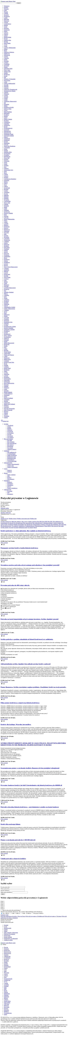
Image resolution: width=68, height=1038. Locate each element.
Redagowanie (7, 928)
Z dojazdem (10, 433)
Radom (6, 25)
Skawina (6, 384)
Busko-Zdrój (7, 368)
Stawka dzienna (5, 890)
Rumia (5, 126)
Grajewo (6, 279)
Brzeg (5, 258)
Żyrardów (6, 155)
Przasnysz (6, 289)
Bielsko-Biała (7, 37)
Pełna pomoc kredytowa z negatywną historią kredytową (20, 703)
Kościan (6, 216)
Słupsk (6, 67)
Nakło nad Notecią (9, 355)
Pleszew (6, 411)
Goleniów (6, 299)
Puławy (6, 137)
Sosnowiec (7, 29)
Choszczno (7, 402)
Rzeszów (6, 28)
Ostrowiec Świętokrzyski (10, 89)
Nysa (5, 185)
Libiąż (5, 349)
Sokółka (6, 386)
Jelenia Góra (7, 71)
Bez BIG (50, 521)
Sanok (5, 164)
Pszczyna (6, 253)
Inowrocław (7, 80)
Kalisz (5, 59)
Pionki (5, 341)
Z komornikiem (11, 454)
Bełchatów (7, 113)
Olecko (6, 261)
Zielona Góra (7, 40)
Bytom (6, 38)
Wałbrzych (7, 53)
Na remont (10, 436)
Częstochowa (7, 24)
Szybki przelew (5, 527)
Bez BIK (9, 440)
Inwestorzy (10, 494)
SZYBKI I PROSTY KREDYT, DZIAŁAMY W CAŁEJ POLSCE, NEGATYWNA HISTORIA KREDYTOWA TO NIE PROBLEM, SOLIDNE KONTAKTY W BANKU (33, 744)
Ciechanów (7, 147)
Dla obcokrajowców (6, 526)
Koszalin (6, 61)
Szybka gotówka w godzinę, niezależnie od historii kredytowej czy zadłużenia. (27, 639)
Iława (5, 173)
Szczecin (6, 15)
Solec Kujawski (8, 410)
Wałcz (5, 371)
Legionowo (7, 122)
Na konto (15, 527)
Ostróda (6, 204)
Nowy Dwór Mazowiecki (10, 267)
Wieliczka (6, 304)
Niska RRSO (47, 526)
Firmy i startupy (11, 474)
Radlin (5, 346)
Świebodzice (7, 337)
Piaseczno (6, 244)
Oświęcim (6, 161)
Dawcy (9, 486)
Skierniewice (7, 131)
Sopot (5, 162)
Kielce (5, 31)
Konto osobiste (8, 937)
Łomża (6, 98)
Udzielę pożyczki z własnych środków (13, 858)
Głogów (6, 92)
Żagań (5, 298)
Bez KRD (45, 521)
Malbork (6, 197)
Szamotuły (7, 395)
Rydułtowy (7, 331)
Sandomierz (7, 256)
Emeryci (9, 470)
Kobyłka (6, 286)
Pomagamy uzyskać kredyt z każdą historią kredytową (19, 548)
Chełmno (6, 310)
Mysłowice (7, 74)
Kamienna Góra (8, 322)
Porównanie (7, 935)
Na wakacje (10, 437)
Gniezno (6, 88)
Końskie (6, 302)
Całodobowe (21, 526)
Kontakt (6, 925)
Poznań (6, 12)
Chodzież (6, 361)
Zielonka (6, 323)
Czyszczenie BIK (12, 461)
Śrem (5, 171)
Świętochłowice (8, 128)
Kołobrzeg (7, 140)
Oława (5, 183)
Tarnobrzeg (7, 138)
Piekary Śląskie (8, 119)
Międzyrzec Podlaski (9, 404)
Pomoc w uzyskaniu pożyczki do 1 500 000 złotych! (18, 840)
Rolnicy (9, 477)
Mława (6, 293)
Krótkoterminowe (30, 526)
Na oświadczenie (18, 523)
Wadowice (7, 358)
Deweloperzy (10, 479)
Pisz (5, 290)
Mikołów (6, 195)
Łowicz (6, 264)
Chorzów (6, 58)
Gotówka (34, 521)
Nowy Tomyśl (8, 335)
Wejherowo (7, 125)
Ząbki (5, 208)
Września (6, 205)
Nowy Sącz (7, 70)
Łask (5, 280)
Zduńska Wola (8, 152)
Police (5, 220)
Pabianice (6, 94)
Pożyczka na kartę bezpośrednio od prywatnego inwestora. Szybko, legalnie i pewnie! (30, 619)
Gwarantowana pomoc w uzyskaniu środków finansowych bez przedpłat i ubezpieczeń (30, 768)
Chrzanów (6, 238)
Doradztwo (10, 485)
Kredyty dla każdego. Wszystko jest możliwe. (16, 724)
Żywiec (6, 194)
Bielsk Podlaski (8, 392)
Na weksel (10, 448)
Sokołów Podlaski (9, 292)
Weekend (9, 430)
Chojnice (6, 268)
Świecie (6, 235)
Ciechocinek (7, 201)
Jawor (5, 311)
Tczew (5, 110)
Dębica (6, 182)
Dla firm (48, 524)
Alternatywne (7, 489)
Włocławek (7, 55)
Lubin (5, 82)
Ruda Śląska (7, 43)
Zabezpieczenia (8, 462)
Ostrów (6, 417)
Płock (5, 50)
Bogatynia (6, 344)
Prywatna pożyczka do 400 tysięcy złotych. (15, 585)
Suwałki (6, 85)
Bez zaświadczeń (11, 443)
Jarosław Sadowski (6, 512)
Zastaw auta (10, 465)
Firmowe (43, 524)
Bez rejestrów (11, 442)
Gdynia (6, 22)
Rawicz (6, 265)
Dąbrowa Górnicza (9, 52)
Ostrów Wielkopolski (9, 83)
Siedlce (6, 73)
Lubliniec (6, 241)
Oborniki (6, 340)
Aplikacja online (8, 940)
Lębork (6, 174)
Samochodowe (37, 524)
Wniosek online (5, 508)
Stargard (6, 86)
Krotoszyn (6, 259)
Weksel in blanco (11, 449)
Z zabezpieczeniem (47, 523)
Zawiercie (6, 129)
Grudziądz (6, 64)
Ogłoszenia (4, 520)
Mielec (6, 106)
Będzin (6, 116)
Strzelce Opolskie (8, 328)
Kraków (6, 7)
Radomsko (7, 143)
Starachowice (7, 132)
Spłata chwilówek (12, 455)
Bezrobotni (10, 446)
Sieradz (6, 150)
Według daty (33, 518)
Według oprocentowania (23, 518)
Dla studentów (54, 524)
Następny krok (4, 915)
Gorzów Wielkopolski (10, 47)
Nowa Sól (6, 158)
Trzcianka (6, 416)
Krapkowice (7, 334)
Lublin (5, 18)
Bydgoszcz (7, 16)
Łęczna (6, 332)
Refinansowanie (11, 456)
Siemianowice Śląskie (9, 91)
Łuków (6, 243)
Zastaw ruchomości (12, 467)
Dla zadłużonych (11, 452)
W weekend (15, 526)
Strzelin (6, 401)
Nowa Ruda (7, 277)
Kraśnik (6, 276)
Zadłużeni (6, 451)
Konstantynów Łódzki (10, 326)
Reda (5, 214)
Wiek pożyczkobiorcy (6, 892)
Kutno (5, 149)
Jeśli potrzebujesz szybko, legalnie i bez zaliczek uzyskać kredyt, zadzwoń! (26, 664)
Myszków (6, 237)
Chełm (5, 100)
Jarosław (6, 165)
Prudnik (6, 365)
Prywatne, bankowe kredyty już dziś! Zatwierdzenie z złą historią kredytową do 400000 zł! (31, 785)
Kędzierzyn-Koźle (9, 107)
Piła (5, 77)
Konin (5, 76)
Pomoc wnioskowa (12, 488)
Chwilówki (10, 425)
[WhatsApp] (4, 544)
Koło (5, 296)
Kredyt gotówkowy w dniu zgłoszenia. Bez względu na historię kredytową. (26, 531)
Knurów (6, 159)
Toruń (5, 27)
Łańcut (6, 414)
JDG (8, 476)
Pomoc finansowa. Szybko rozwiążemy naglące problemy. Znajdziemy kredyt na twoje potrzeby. (33, 687)
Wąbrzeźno (7, 381)
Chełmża (6, 367)
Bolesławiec (7, 156)
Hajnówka (6, 226)
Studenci (9, 471)
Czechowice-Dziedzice (10, 179)
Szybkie (6, 424)
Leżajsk (6, 375)
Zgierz (5, 117)
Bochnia (6, 189)
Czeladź (6, 223)
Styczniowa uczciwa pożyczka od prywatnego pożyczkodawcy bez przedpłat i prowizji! (30, 565)
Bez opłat (61, 526)
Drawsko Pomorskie (9, 408)
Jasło (5, 234)
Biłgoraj (6, 271)
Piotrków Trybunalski (9, 79)
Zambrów (6, 270)
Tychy (5, 44)
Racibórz (6, 120)
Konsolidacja (10, 459)
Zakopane (6, 231)
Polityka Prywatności (9, 934)
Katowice (6, 21)
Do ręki (11, 527)
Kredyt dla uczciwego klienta (10, 824)
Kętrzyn (6, 228)
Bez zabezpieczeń (37, 523)
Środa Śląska (7, 352)
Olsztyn (6, 34)
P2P (8, 492)
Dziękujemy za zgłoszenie (11, 938)
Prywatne (9, 491)
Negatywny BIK (9, 521)
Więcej (35, 527)
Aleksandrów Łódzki (9, 307)
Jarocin (6, 252)
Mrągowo (6, 284)
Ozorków (6, 319)
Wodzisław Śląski (8, 134)
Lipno (5, 389)
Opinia (6, 929)
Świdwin (6, 301)
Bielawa (6, 225)
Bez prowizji (54, 526)
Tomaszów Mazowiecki (10, 101)
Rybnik (6, 41)
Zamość (6, 97)
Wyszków (6, 199)
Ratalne (9, 428)
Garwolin (6, 317)
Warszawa (6, 6)
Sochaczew (7, 211)
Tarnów (6, 56)
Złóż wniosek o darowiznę (11, 932)
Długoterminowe (39, 526)
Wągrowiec (7, 240)
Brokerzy (9, 482)
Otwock (6, 144)
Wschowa (6, 255)
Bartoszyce (7, 229)
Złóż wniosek (4, 542)
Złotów (6, 282)
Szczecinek (7, 188)
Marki (5, 207)
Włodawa (6, 387)
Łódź (5, 10)
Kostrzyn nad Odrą (9, 362)
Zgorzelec (6, 180)
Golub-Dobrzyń (8, 393)
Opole (5, 46)
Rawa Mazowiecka (9, 383)
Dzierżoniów (7, 378)
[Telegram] (2, 544)
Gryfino (6, 325)
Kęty (5, 347)
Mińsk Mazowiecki (9, 343)
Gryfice (6, 372)
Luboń (5, 222)
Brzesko (6, 350)
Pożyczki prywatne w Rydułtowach (35, 916)
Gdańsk (6, 13)
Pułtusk (6, 413)
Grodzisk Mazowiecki (10, 287)
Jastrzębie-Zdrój (8, 68)
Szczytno (6, 232)
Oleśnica (6, 168)
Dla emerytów (62, 524)
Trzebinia (6, 249)
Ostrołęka (6, 123)
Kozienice (6, 377)
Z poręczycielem (57, 523)
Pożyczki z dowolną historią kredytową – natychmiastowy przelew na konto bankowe (30, 807)
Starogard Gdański (9, 135)
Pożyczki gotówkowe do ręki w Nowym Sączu (13, 916)
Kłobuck (6, 405)
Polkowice (7, 314)
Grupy (5, 468)
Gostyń (6, 273)
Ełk (5, 103)
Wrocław (6, 9)
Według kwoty (4, 518)
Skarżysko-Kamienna (9, 146)
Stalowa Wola (7, 109)
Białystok (6, 19)
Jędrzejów (6, 374)
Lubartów (6, 295)
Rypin (5, 364)
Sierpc (5, 396)
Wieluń (6, 250)
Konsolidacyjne (22, 524)
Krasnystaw (7, 274)
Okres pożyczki (5, 889)
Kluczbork (7, 247)
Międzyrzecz (7, 359)
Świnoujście (7, 153)
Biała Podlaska (8, 112)
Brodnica (6, 246)
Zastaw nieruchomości (13, 464)
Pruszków (6, 104)
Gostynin (6, 407)
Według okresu (13, 518)
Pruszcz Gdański (8, 213)
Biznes (6, 473)
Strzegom (6, 320)
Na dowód (10, 431)
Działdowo (7, 262)
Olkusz (6, 186)
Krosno (6, 141)
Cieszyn (6, 176)
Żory (5, 167)
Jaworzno (6, 65)
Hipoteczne (30, 524)
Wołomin (6, 210)
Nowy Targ (7, 202)
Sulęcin (6, 305)
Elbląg (5, 49)
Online (9, 427)
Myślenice (6, 369)
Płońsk (6, 316)
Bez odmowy (17, 521)
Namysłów (7, 380)
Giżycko (6, 217)
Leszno (6, 95)
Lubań (5, 356)
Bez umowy (10, 445)
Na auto (9, 434)
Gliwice (6, 32)
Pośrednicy (7, 480)
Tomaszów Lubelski (9, 329)
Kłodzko (6, 198)
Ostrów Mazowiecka (9, 308)
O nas (5, 926)
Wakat (5, 931)
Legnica (6, 62)
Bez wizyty (25, 521)
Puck (5, 313)
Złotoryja (6, 338)
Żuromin (6, 390)
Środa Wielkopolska (9, 219)
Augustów (6, 192)
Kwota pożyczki (5, 887)
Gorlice (6, 191)
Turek (5, 283)
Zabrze (6, 35)
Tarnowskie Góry (8, 170)
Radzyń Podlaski (8, 398)
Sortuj (2, 517)
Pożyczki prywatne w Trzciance (53, 916)
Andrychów (7, 353)
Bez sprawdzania (8, 439)
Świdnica (6, 114)
